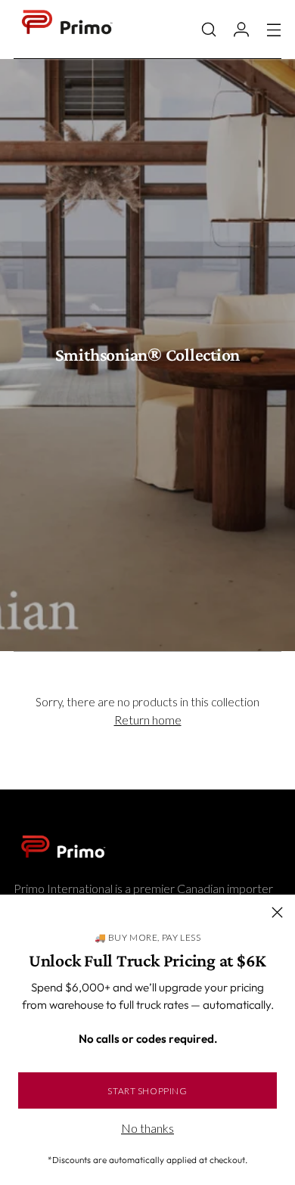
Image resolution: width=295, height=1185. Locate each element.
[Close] (277, 912)
